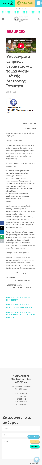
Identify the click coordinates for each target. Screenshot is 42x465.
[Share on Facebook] (2, 223)
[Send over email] (2, 237)
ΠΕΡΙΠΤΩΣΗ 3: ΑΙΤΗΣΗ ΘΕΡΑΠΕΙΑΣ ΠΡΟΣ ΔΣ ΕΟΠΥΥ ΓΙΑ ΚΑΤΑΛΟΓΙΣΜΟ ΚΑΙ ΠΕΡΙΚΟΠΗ (20, 314)
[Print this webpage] (2, 241)
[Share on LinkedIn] (2, 232)
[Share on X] (2, 228)
